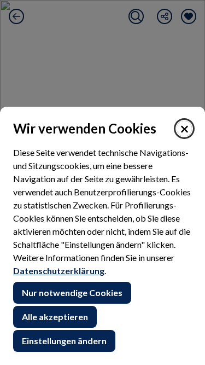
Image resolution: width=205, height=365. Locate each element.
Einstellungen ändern (64, 340)
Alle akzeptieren (55, 316)
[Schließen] (184, 128)
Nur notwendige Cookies (72, 292)
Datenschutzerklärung (58, 270)
